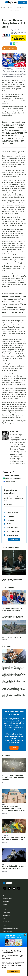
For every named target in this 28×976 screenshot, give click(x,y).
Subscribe (14, 539)
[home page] (11, 2)
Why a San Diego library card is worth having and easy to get (13, 838)
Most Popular (7, 646)
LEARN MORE (13, 971)
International (21, 7)
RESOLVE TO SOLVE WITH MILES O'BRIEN (12, 638)
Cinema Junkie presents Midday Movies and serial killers (12, 580)
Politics (3, 804)
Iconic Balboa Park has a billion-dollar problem (13, 696)
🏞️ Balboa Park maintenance (12, 478)
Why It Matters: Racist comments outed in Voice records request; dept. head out (13, 808)
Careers (5, 904)
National (10, 7)
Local (3, 7)
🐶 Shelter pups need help (11, 475)
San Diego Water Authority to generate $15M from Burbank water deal (13, 778)
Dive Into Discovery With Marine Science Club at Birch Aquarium (12, 609)
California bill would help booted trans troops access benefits (14, 867)
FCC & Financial (7, 907)
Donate (14, 748)
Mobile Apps (6, 909)
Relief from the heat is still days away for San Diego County (13, 682)
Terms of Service (7, 921)
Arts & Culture (5, 835)
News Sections (14, 10)
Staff (4, 918)
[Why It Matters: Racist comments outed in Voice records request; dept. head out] (14, 795)
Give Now (22, 2)
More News (6, 755)
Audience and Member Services (10, 928)
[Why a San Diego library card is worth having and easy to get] (14, 826)
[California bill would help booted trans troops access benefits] (14, 855)
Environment (4, 773)
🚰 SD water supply (9, 481)
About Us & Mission (7, 898)
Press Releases (6, 912)
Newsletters (6, 901)
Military (3, 864)
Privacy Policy (6, 915)
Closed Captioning (7, 931)
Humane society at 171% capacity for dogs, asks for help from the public (13, 668)
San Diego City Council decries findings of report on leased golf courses (14, 675)
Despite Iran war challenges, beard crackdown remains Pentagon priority (13, 689)
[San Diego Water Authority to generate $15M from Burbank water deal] (14, 765)
